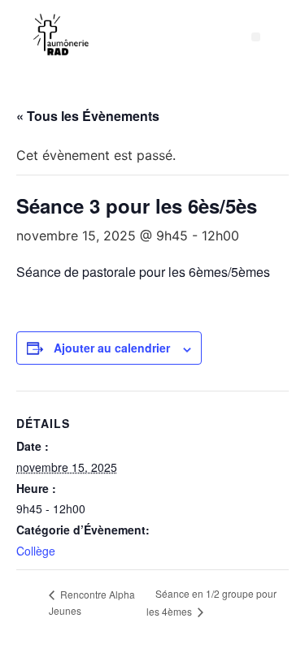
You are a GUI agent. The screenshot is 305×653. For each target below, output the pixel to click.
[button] (255, 36)
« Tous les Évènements (87, 115)
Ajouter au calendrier (112, 347)
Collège (35, 551)
